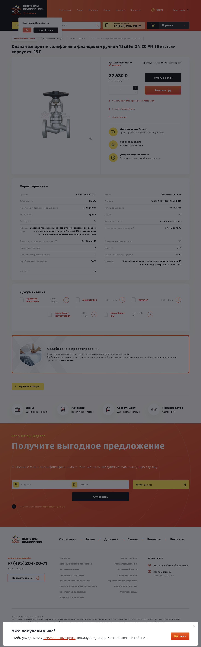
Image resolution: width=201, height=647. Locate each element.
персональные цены (59, 638)
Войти (183, 636)
